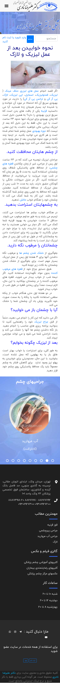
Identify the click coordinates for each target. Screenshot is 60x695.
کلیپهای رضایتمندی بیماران (42, 567)
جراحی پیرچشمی (48, 530)
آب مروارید (30, 441)
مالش (23, 199)
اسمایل (29, 94)
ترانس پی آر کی (34, 98)
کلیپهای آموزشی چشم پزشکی (41, 562)
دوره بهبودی (39, 131)
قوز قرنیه (53, 524)
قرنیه (44, 111)
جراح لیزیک (40, 321)
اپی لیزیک (17, 94)
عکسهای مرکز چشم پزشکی (43, 573)
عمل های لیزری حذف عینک (22, 90)
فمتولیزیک (42, 94)
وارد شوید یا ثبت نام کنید (14, 39)
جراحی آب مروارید (48, 536)
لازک (5, 94)
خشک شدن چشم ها (31, 253)
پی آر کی (52, 98)
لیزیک (54, 94)
